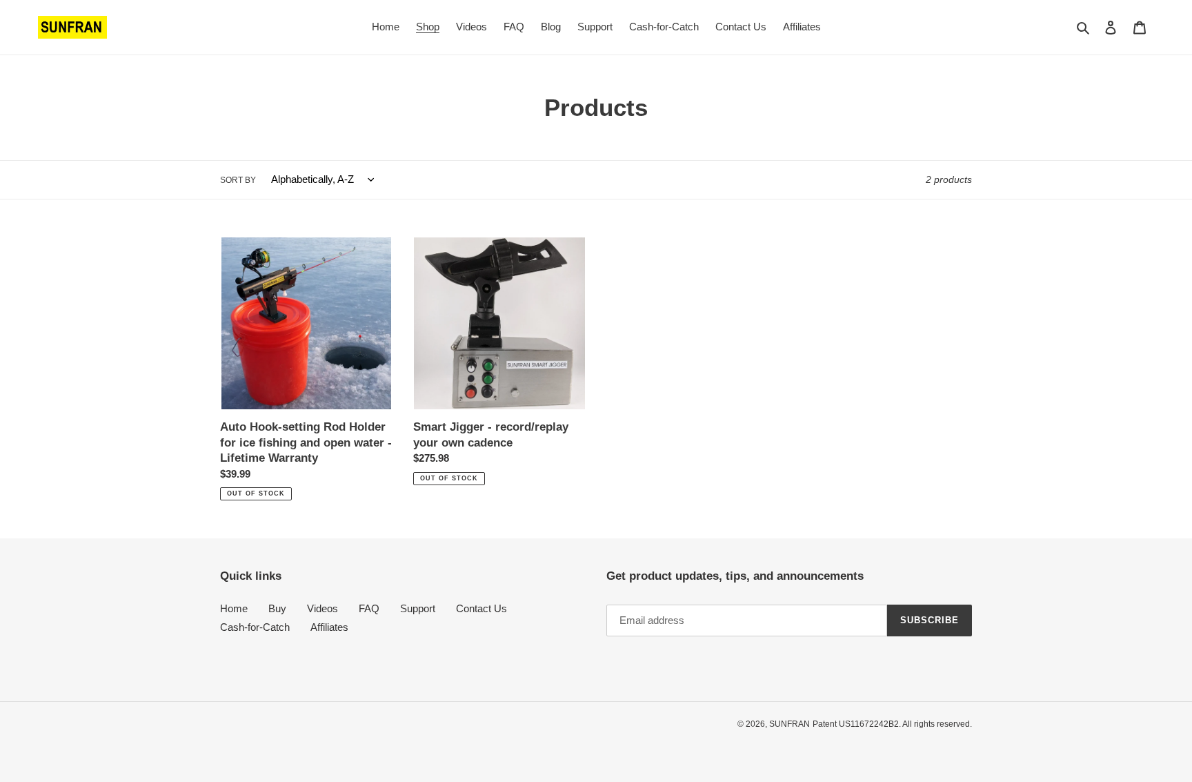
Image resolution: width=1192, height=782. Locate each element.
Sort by (238, 180)
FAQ (369, 608)
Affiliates (329, 627)
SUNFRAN (789, 724)
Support (417, 608)
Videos (322, 608)
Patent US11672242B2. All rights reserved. (892, 724)
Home (234, 608)
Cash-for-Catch (255, 627)
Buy (277, 608)
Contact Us (481, 608)
